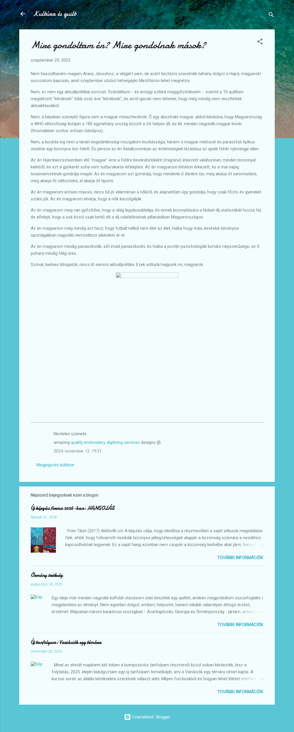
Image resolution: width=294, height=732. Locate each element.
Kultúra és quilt (54, 13)
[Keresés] (271, 15)
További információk (240, 557)
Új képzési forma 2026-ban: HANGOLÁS (73, 508)
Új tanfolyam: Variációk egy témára (66, 642)
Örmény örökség (47, 575)
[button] (259, 42)
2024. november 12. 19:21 (78, 451)
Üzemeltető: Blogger (150, 717)
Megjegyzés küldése (55, 464)
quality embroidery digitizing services (106, 442)
